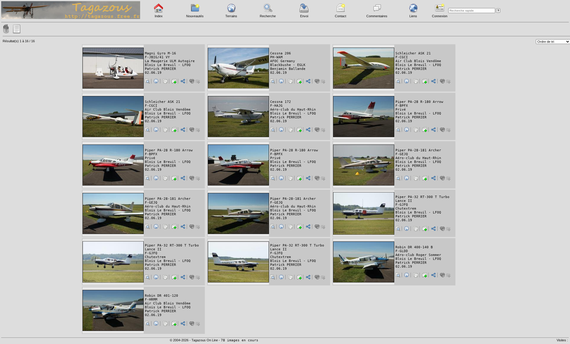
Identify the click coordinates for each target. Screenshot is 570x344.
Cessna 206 (280, 53)
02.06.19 (153, 73)
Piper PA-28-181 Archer (418, 150)
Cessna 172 (280, 102)
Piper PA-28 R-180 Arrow (419, 102)
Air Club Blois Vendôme (418, 61)
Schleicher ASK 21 (413, 53)
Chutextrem (405, 209)
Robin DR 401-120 (161, 296)
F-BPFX (401, 106)
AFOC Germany (282, 61)
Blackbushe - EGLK (287, 65)
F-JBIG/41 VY (157, 57)
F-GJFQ (401, 205)
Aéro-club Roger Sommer (418, 255)
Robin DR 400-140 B (414, 247)
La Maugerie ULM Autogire (170, 61)
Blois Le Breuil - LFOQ (168, 65)
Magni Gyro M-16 (160, 53)
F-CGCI (401, 57)
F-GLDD (401, 251)
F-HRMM (151, 299)
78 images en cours (239, 340)
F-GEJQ (401, 154)
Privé (400, 109)
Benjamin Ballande (287, 69)
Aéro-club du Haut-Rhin (293, 109)
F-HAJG (276, 106)
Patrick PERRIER (160, 69)
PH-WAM (276, 57)
